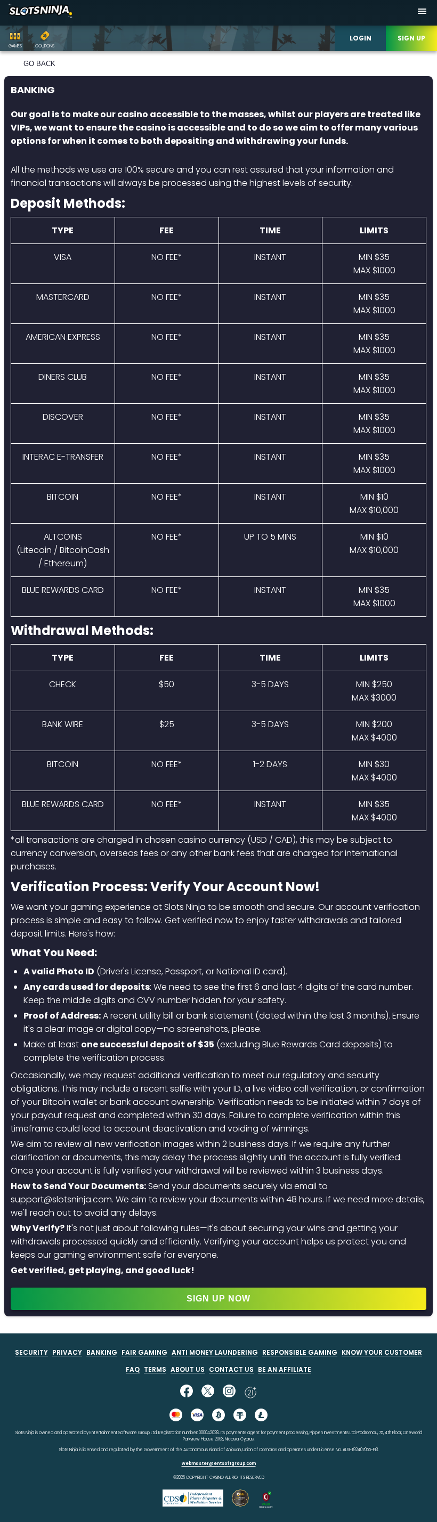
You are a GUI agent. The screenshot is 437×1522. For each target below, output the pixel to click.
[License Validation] (265, 1505)
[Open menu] (422, 12)
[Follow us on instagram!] (229, 1392)
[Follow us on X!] (207, 1392)
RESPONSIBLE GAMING (299, 1352)
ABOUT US (188, 1369)
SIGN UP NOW (218, 1298)
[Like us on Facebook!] (186, 1392)
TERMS (155, 1369)
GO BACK (39, 64)
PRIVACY (67, 1352)
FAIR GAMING (144, 1352)
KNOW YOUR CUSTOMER (382, 1352)
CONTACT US (231, 1369)
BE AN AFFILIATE (284, 1369)
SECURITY (31, 1352)
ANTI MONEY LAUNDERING (215, 1352)
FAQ (133, 1369)
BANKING (101, 1352)
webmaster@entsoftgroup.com (219, 1464)
